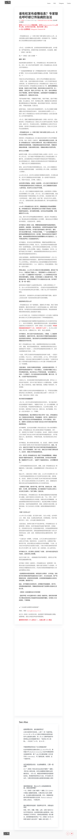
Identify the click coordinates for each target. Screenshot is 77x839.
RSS (54, 3)
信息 (48, 20)
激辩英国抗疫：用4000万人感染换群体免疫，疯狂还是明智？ (37, 787)
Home (48, 3)
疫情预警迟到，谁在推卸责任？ (34, 729)
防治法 (45, 20)
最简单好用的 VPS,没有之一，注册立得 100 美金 (35, 620)
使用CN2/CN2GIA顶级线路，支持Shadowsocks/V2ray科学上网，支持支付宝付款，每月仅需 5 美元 (38, 26)
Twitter (69, 3)
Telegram (61, 3)
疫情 (42, 20)
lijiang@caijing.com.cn (34, 611)
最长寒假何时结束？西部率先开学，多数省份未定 (38, 806)
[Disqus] (38, 653)
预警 (51, 20)
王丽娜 (22, 20)
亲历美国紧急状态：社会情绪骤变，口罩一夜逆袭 (38, 765)
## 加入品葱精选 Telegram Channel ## (32, 29)
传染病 (39, 20)
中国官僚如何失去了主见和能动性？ (35, 747)
